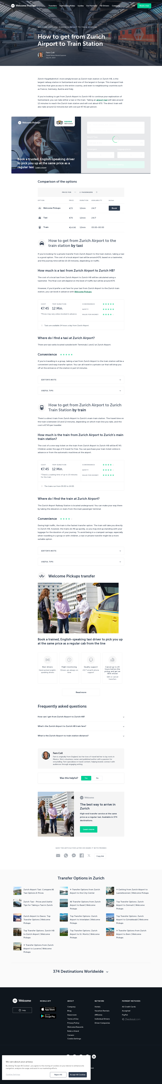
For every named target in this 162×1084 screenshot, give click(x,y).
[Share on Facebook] (82, 857)
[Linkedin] (94, 1058)
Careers (70, 1035)
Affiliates (98, 1015)
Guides (81, 6)
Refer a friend (73, 1031)
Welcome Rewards (75, 1027)
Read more (81, 692)
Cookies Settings (13, 1075)
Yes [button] (86, 778)
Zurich (62, 27)
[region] (46, 1067)
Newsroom (72, 1015)
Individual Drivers (102, 1019)
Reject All (58, 1075)
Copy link (100, 856)
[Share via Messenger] (74, 857)
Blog (69, 1011)
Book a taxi (144, 6)
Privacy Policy (73, 1023)
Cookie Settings (74, 1039)
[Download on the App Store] (51, 1009)
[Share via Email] (58, 856)
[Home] (24, 1000)
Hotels (97, 1007)
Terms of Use (72, 1019)
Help (24, 1010)
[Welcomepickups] (23, 6)
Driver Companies (102, 1023)
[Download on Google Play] (51, 1016)
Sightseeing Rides (67, 6)
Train (45, 227)
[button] (75, 191)
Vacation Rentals (102, 1011)
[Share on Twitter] (88, 856)
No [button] (97, 778)
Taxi (45, 217)
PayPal (125, 1015)
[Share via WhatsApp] (66, 857)
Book (114, 208)
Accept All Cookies (77, 1075)
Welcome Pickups (47, 27)
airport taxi (101, 100)
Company (71, 1007)
